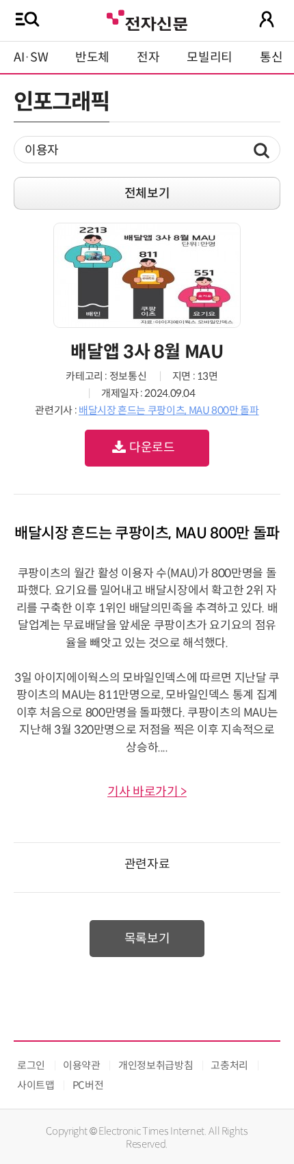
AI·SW (31, 57)
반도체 (92, 57)
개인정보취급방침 (155, 1065)
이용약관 (82, 1065)
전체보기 (147, 193)
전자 (148, 57)
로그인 (31, 1065)
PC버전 (88, 1085)
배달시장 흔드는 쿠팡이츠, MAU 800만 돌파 (169, 410)
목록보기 (147, 938)
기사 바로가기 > (147, 791)
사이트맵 (36, 1085)
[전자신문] (147, 18)
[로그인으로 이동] (266, 19)
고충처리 (229, 1065)
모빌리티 (209, 57)
